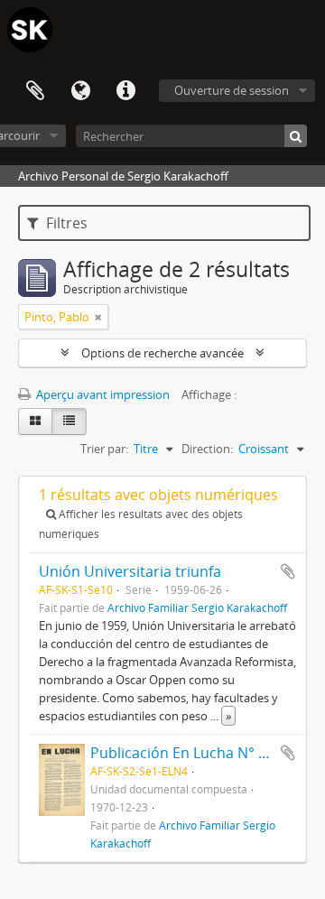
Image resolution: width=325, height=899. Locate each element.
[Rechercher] (295, 136)
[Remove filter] (98, 317)
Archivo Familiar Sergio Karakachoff (197, 607)
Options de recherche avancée (162, 353)
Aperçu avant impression (101, 394)
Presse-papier (35, 91)
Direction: (207, 448)
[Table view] (69, 421)
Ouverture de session (231, 90)
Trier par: (104, 448)
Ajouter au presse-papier (288, 571)
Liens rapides (125, 91)
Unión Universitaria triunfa (130, 571)
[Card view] (35, 421)
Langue (80, 91)
